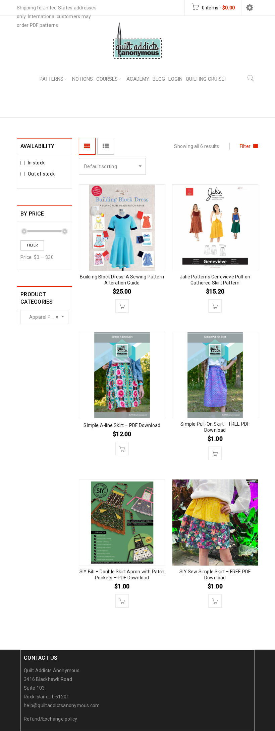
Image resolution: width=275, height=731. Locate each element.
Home (164, 104)
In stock (36, 162)
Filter (32, 245)
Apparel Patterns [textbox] (46, 317)
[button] (122, 448)
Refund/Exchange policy (50, 719)
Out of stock (41, 174)
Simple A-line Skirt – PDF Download (122, 425)
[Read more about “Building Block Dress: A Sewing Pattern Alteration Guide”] (122, 306)
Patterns (192, 104)
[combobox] (44, 317)
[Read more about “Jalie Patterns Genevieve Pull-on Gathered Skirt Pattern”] (215, 306)
